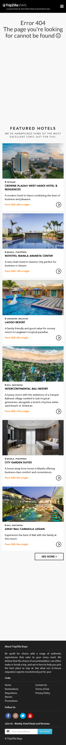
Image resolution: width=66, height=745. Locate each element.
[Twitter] (23, 715)
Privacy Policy (42, 692)
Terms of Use (42, 688)
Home (8, 684)
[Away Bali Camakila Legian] (33, 504)
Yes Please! (45, 731)
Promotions (11, 700)
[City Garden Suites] (33, 437)
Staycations (11, 692)
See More (48, 556)
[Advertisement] (33, 79)
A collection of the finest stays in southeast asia (28, 9)
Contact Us (41, 684)
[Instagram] (16, 715)
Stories (8, 696)
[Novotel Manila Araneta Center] (33, 231)
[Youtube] (30, 715)
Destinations (11, 688)
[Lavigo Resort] (33, 297)
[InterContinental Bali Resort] (33, 364)
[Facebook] (8, 715)
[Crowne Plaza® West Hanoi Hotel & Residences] (33, 161)
